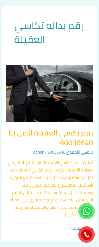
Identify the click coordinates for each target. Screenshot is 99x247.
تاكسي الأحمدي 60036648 (70, 152)
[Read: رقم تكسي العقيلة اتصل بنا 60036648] (49, 93)
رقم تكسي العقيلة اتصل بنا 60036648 (51, 138)
